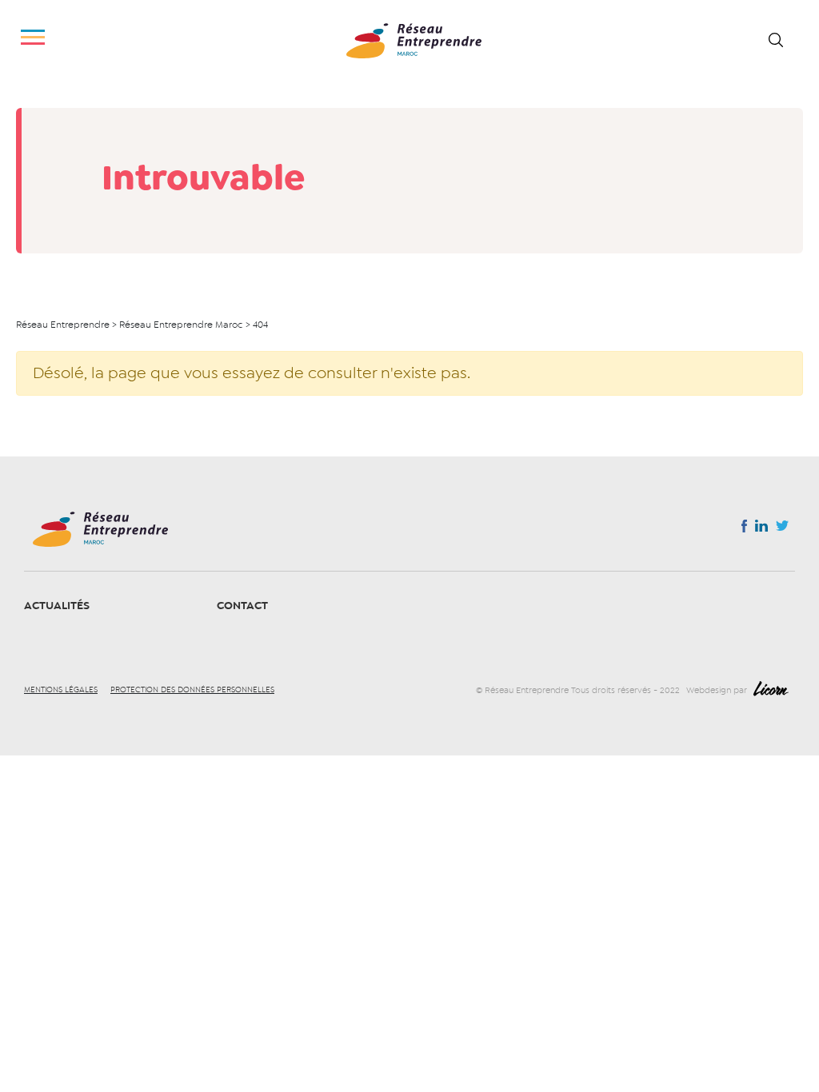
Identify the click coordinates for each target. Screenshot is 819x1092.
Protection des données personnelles (192, 690)
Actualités (57, 605)
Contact (242, 605)
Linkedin (761, 529)
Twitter (782, 530)
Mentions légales (61, 690)
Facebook (744, 529)
